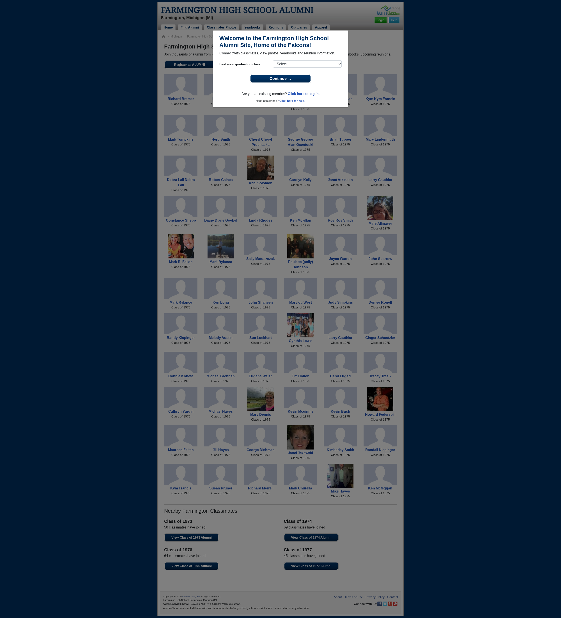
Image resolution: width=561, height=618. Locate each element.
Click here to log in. (304, 94)
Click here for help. (292, 100)
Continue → (281, 78)
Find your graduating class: (240, 64)
